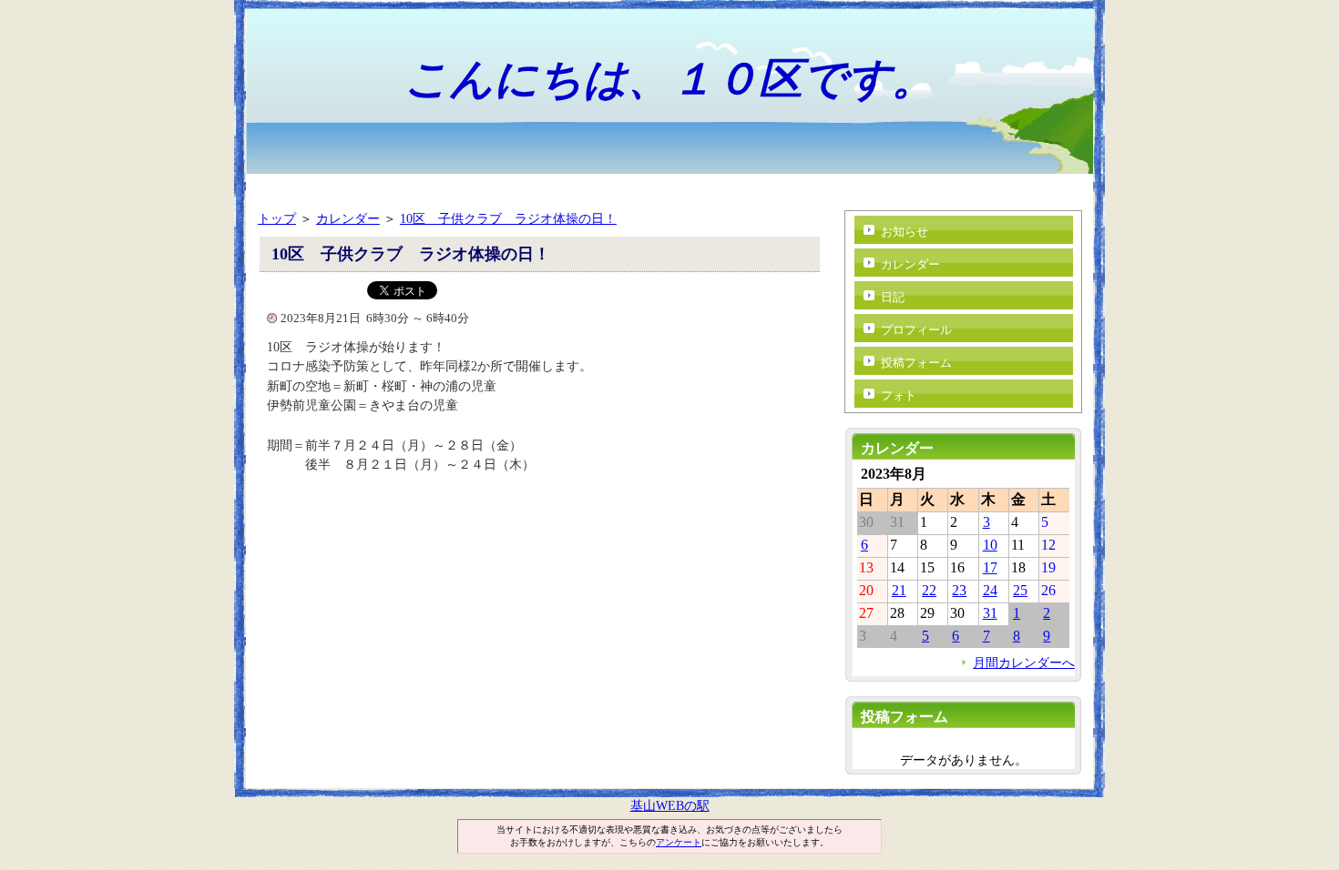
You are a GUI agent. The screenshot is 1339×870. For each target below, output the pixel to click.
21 (899, 590)
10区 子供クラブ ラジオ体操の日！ (508, 218)
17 (990, 567)
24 (990, 590)
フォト (898, 395)
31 (990, 613)
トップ (277, 218)
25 (1020, 590)
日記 (893, 297)
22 (929, 590)
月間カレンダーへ (1024, 662)
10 (990, 544)
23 (959, 590)
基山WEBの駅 (670, 805)
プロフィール (916, 330)
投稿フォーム (916, 362)
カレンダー (348, 218)
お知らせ (904, 231)
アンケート (678, 842)
